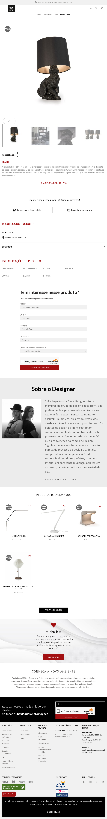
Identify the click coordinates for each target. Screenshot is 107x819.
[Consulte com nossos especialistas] (13, 787)
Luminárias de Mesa (50, 15)
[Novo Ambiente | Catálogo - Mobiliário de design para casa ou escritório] (11, 9)
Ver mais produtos (53, 610)
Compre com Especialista (29, 210)
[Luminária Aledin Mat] (53, 518)
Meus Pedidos (25, 734)
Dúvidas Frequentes (42, 738)
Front (5, 161)
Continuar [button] (54, 812)
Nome (23, 304)
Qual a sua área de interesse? (33, 348)
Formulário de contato (81, 210)
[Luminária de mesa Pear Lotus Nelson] (18, 568)
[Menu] (3, 8)
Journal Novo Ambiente (6, 742)
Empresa (24, 337)
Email (23, 315)
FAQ (3, 757)
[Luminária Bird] (18, 518)
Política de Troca (43, 743)
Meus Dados (24, 731)
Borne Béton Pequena (89, 536)
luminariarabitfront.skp (15, 237)
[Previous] (8, 73)
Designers (5, 747)
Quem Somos (7, 731)
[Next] (99, 73)
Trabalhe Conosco (8, 767)
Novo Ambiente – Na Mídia (8, 762)
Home (39, 15)
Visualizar (18, 547)
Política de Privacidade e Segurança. (63, 804)
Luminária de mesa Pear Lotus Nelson (18, 587)
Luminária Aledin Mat (53, 536)
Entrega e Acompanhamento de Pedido (44, 749)
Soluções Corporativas (6, 752)
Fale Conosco (42, 733)
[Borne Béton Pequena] (88, 518)
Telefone (24, 326)
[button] (53, 183)
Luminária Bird (18, 536)
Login (22, 738)
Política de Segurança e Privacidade (42, 758)
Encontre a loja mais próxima (7, 736)
